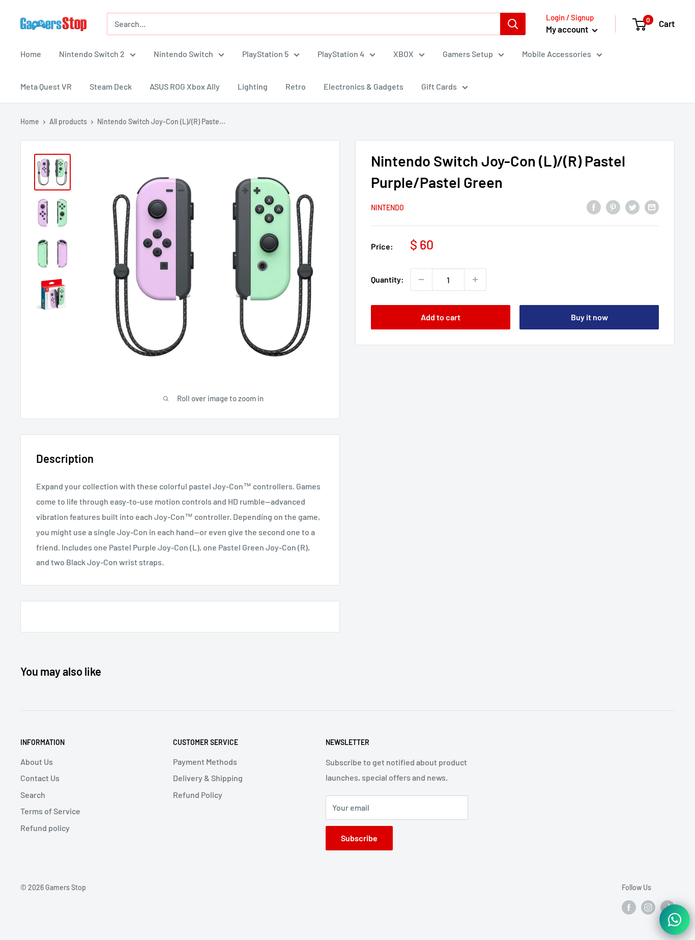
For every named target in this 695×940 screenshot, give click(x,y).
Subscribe (359, 838)
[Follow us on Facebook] (629, 907)
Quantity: (387, 279)
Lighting (253, 86)
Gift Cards (439, 86)
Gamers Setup (468, 54)
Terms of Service (50, 811)
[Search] (513, 24)
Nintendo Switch (183, 54)
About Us (36, 761)
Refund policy (45, 828)
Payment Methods (205, 761)
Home (30, 54)
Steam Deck (111, 86)
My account (568, 29)
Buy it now (589, 317)
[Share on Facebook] (594, 206)
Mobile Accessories (556, 54)
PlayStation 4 (340, 54)
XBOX (403, 54)
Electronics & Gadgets (363, 86)
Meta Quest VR (46, 86)
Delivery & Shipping (208, 778)
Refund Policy (197, 794)
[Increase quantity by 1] (475, 279)
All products (68, 121)
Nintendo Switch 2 (92, 54)
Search (32, 794)
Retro (295, 86)
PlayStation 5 (265, 54)
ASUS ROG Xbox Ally (185, 86)
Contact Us (40, 778)
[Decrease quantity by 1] (421, 279)
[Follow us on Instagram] (648, 907)
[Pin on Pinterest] (613, 206)
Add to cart (440, 317)
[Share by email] (652, 206)
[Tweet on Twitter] (632, 206)
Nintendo (387, 207)
